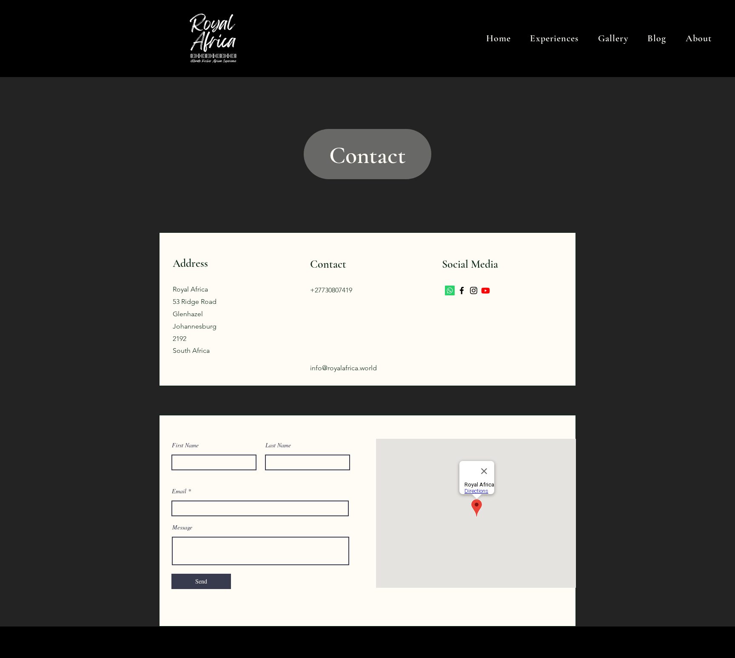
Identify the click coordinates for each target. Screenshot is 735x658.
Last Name (278, 445)
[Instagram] (474, 290)
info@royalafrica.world (343, 368)
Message (182, 527)
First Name (185, 445)
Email (179, 491)
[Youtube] (485, 290)
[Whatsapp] (450, 290)
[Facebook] (462, 290)
